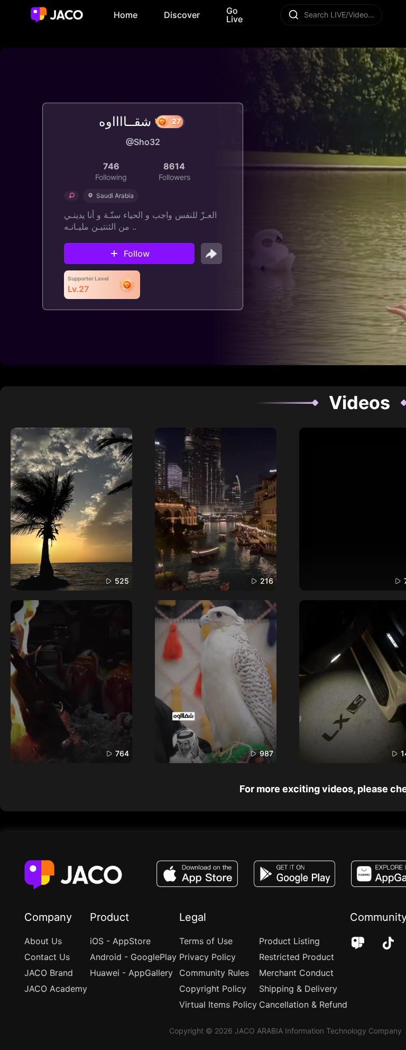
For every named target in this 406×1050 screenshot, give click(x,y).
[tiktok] (381, 944)
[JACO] (358, 944)
